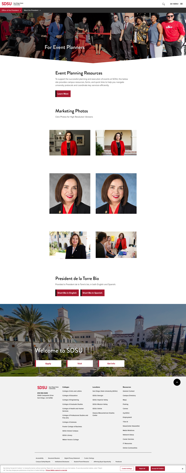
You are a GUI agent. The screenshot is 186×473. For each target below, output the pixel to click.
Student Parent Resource (81, 462)
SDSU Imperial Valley (100, 400)
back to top (177, 382)
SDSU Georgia (98, 395)
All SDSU (174, 4)
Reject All (142, 469)
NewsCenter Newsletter (131, 426)
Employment (127, 417)
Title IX (125, 422)
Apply (48, 363)
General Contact (128, 391)
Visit (80, 363)
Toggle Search (163, 4)
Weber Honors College (70, 439)
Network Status (128, 435)
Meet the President (31, 10)
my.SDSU (126, 413)
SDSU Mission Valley (100, 404)
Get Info (111, 363)
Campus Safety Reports (43, 462)
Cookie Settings (89, 458)
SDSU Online (97, 408)
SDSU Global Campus (70, 431)
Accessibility (39, 458)
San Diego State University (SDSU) (105, 391)
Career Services (128, 439)
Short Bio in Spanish (92, 292)
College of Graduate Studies (72, 404)
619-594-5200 (42, 393)
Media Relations (128, 430)
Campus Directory (129, 395)
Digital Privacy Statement (72, 458)
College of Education (70, 395)
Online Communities (130, 448)
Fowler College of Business (72, 426)
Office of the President (10, 10)
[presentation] (65, 387)
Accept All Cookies (158, 469)
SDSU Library (67, 435)
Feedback (119, 462)
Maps (125, 400)
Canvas (125, 408)
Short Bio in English (67, 292)
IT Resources (127, 443)
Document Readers (54, 458)
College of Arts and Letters (72, 391)
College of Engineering (70, 400)
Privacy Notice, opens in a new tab (56, 470)
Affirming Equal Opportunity (102, 462)
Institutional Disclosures (62, 462)
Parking (125, 404)
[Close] (182, 468)
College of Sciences (69, 422)
